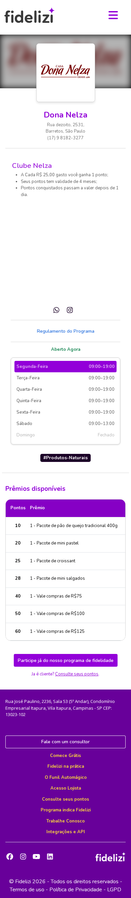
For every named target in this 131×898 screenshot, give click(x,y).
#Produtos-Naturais (65, 458)
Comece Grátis (65, 756)
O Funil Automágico (66, 777)
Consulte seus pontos (76, 674)
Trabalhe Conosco (65, 821)
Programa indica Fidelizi (66, 810)
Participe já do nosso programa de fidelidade (66, 660)
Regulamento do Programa (65, 331)
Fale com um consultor (65, 742)
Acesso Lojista (65, 788)
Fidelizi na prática (65, 766)
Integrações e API (65, 832)
